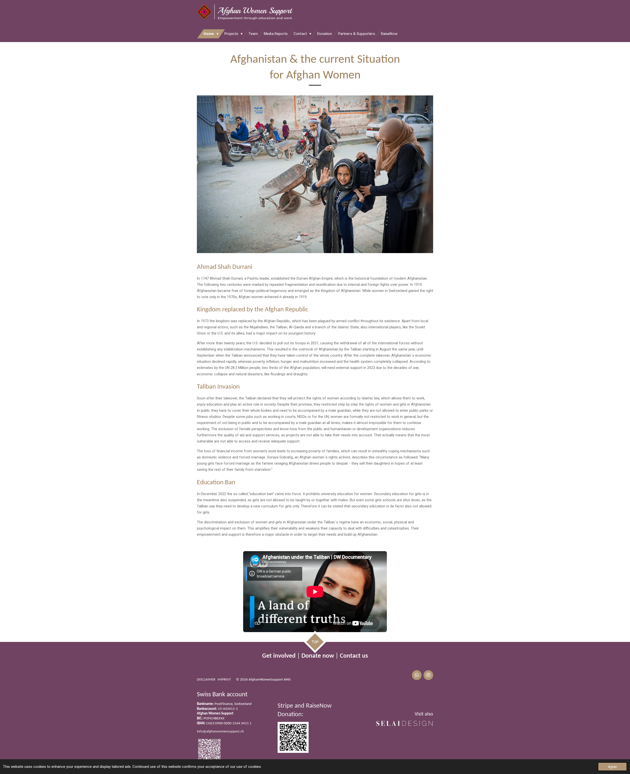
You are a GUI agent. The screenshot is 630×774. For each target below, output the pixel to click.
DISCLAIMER (206, 680)
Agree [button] (612, 767)
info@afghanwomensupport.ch (220, 731)
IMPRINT (224, 680)
